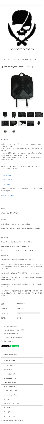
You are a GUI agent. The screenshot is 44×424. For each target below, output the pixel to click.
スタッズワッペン (8, 179)
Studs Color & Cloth (9, 386)
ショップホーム (8, 365)
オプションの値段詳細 (10, 326)
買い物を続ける (8, 341)
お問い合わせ (8, 369)
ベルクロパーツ (7, 184)
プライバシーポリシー (10, 416)
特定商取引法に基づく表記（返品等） (15, 330)
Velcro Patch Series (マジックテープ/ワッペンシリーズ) (21, 59)
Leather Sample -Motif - (11, 390)
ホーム (3, 59)
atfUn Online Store (8, 195)
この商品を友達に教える (11, 334)
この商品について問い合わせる (13, 337)
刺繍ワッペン (7, 175)
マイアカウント (8, 407)
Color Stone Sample (10, 382)
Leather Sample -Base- (10, 395)
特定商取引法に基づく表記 (11, 403)
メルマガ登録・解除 (9, 374)
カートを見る (8, 412)
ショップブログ (8, 399)
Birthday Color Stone (10, 378)
